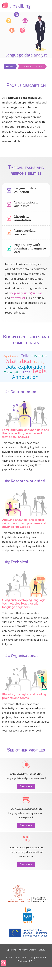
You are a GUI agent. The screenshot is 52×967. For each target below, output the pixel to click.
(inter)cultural (33, 293)
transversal (18, 298)
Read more (26, 786)
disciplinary (16, 293)
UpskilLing (11, 949)
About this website (27, 949)
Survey (42, 949)
